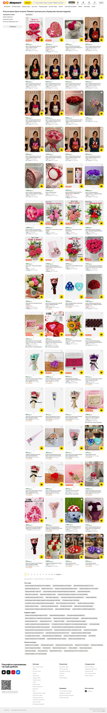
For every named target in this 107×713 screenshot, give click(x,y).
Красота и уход (36, 684)
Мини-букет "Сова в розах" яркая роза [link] (33, 266)
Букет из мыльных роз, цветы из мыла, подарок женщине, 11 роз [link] (93, 47)
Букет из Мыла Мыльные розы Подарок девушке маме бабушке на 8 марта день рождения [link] (74, 47)
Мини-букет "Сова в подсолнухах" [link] (74, 340)
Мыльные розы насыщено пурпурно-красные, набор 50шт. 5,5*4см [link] (73, 379)
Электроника (36, 675)
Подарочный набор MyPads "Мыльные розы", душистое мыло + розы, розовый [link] (54, 266)
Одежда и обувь (36, 677)
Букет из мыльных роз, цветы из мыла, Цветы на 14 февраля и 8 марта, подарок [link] (73, 527)
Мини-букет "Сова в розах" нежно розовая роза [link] (74, 230)
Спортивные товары (37, 695)
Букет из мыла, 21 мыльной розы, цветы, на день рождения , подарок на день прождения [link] (34, 193)
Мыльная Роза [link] (88, 119)
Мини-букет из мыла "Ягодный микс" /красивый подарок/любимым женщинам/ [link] (94, 230)
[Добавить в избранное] (42, 19)
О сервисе (61, 673)
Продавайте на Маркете (65, 693)
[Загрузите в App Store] (4, 674)
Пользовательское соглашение (18, 710)
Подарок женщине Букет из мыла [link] (54, 563)
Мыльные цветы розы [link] (90, 454)
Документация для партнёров (66, 695)
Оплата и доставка (63, 669)
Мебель (34, 669)
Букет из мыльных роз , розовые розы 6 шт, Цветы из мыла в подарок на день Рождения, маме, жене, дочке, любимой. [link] (54, 379)
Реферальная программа (91, 669)
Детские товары (36, 701)
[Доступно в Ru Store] (18, 674)
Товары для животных (38, 697)
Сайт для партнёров (64, 697)
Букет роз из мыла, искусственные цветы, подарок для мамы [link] (54, 304)
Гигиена (34, 673)
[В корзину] (41, 40)
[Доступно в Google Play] (8, 674)
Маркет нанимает (89, 675)
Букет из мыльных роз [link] (51, 192)
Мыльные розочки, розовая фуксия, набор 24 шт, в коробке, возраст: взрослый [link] (34, 527)
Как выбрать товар (63, 666)
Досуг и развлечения (38, 666)
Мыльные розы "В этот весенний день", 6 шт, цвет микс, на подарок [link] (34, 341)
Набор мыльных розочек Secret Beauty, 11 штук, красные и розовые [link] (54, 341)
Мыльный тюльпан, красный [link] (72, 490)
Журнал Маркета (63, 677)
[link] (37, 585)
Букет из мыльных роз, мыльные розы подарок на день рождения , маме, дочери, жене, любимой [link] (53, 157)
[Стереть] (64, 2)
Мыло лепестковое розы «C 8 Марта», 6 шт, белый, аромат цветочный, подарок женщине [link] (92, 417)
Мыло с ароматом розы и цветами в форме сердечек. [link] (74, 304)
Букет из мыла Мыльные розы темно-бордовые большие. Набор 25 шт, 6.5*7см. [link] (93, 341)
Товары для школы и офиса (39, 693)
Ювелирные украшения (38, 704)
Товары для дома (37, 680)
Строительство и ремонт (39, 699)
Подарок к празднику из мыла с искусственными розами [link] (33, 455)
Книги (34, 691)
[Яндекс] (103, 711)
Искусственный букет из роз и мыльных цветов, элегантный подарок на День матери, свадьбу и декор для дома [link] (54, 417)
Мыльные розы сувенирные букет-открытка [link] (34, 304)
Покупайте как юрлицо (64, 671)
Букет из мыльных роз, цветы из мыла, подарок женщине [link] (33, 47)
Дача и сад (35, 688)
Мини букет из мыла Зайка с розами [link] (74, 265)
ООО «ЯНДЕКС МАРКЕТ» (99, 709)
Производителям (89, 671)
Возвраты (61, 675)
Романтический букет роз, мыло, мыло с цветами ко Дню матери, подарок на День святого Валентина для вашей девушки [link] (54, 455)
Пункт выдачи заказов (90, 673)
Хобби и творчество (37, 686)
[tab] (7, 6)
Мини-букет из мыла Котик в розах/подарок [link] (54, 230)
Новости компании (89, 666)
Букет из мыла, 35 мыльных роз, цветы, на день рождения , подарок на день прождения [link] (34, 230)
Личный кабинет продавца (65, 691)
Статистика (6, 710)
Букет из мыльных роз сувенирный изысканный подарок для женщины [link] (93, 266)
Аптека (34, 682)
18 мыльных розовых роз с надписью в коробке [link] (52, 47)
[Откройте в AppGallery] (13, 674)
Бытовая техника (37, 671)
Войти (101, 2)
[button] (29, 14)
